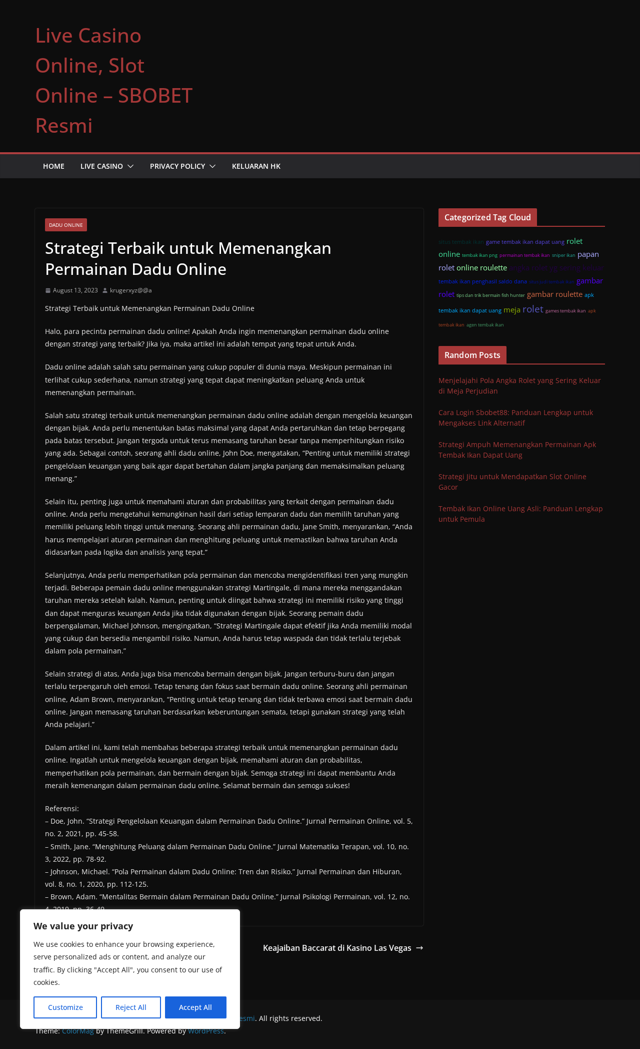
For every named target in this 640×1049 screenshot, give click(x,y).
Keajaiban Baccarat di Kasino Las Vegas (337, 947)
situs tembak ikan (461, 241)
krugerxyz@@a (131, 290)
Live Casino (101, 166)
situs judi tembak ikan (551, 281)
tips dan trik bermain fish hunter (490, 295)
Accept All (195, 1007)
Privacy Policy (177, 166)
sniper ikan (564, 255)
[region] (130, 969)
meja (512, 309)
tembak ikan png (480, 255)
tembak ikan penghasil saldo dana (482, 281)
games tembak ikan (566, 310)
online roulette (481, 267)
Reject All (131, 1007)
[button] (128, 166)
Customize (65, 1007)
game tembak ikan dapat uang (525, 241)
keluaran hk (256, 166)
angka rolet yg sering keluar (556, 267)
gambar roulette (554, 294)
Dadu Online (66, 224)
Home (53, 166)
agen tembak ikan (485, 324)
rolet (533, 308)
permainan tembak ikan (525, 255)
